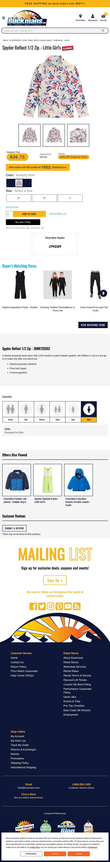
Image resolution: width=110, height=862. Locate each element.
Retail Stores (70, 662)
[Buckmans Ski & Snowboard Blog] (67, 827)
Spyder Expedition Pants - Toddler (20, 307)
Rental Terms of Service (77, 675)
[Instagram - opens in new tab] (50, 606)
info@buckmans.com (29, 788)
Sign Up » (55, 580)
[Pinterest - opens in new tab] (59, 606)
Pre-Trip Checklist (73, 705)
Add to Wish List (57, 214)
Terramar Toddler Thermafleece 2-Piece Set (57, 309)
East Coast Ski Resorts (77, 710)
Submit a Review (14, 528)
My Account (92, 20)
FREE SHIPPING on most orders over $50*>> (55, 3)
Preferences (31, 854)
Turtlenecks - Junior (61, 40)
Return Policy (18, 666)
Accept (79, 854)
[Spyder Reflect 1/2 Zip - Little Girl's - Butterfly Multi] (29, 135)
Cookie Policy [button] (35, 847)
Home (5, 40)
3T (44, 198)
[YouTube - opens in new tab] (68, 606)
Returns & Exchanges (23, 749)
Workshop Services (74, 666)
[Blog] (76, 606)
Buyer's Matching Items (19, 266)
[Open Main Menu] (4, 18)
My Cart (103, 17)
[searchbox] (103, 31)
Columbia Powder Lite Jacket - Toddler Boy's (14, 500)
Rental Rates (71, 671)
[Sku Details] (42, 228)
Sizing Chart (12, 207)
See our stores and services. (28, 797)
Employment (70, 714)
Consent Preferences (55, 813)
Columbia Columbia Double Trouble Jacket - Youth (77, 502)
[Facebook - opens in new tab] (33, 606)
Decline (55, 854)
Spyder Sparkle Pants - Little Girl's (46, 500)
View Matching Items (93, 325)
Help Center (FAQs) (22, 675)
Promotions (17, 758)
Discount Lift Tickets (75, 679)
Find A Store (80, 20)
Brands (15, 753)
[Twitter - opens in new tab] (42, 606)
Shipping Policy (20, 762)
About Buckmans (73, 657)
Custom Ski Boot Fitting (77, 684)
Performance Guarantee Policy (77, 690)
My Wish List (18, 740)
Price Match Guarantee (24, 671)
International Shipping (23, 767)
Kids (25, 40)
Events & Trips (71, 701)
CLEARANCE (15, 40)
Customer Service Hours (81, 788)
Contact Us (17, 662)
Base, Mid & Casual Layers (39, 40)
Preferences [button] (92, 847)
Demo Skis (69, 696)
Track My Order (20, 745)
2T (19, 198)
